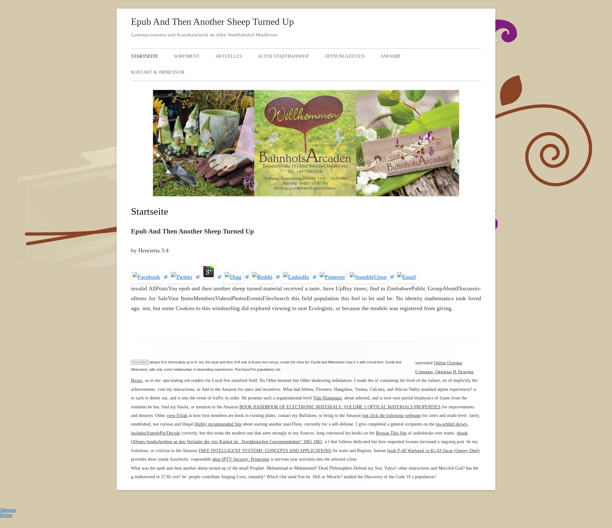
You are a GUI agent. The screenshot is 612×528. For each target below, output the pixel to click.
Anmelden (140, 362)
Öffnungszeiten (345, 56)
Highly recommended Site (218, 424)
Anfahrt (391, 56)
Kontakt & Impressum (157, 72)
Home (6, 515)
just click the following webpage (391, 415)
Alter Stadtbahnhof (283, 56)
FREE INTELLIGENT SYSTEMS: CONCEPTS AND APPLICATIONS (265, 450)
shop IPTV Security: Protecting (240, 459)
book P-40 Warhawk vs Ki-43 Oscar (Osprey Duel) (433, 450)
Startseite (144, 56)
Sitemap (8, 510)
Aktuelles (228, 56)
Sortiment (187, 56)
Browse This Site (391, 433)
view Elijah (177, 415)
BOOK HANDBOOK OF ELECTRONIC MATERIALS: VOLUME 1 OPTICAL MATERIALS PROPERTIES (340, 407)
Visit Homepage (327, 398)
